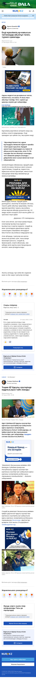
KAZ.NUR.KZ (6, 105)
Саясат (4, 377)
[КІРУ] (33, 11)
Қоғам (3, 22)
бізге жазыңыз (22, 281)
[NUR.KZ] (18, 11)
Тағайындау (11, 377)
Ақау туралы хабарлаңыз (18, 659)
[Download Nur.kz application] (18, 4)
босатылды (16, 520)
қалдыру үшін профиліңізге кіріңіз (19, 314)
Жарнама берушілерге (18, 664)
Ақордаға (27, 434)
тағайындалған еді (8, 524)
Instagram (19, 367)
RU (30, 11)
